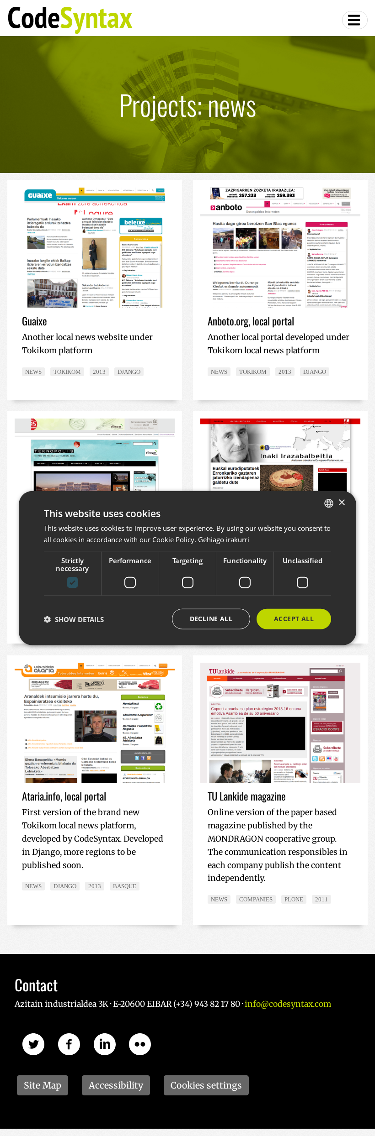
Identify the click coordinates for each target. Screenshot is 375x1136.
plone (293, 899)
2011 (321, 899)
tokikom (67, 371)
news (33, 371)
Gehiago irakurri (223, 539)
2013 (99, 371)
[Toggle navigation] (355, 20)
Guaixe (34, 321)
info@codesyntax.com (288, 1004)
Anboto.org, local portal (251, 321)
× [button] (341, 502)
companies (256, 899)
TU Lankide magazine (247, 796)
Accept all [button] (294, 618)
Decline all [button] (211, 618)
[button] (74, 619)
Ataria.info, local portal (64, 796)
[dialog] (187, 568)
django (129, 371)
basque (124, 886)
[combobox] (328, 503)
